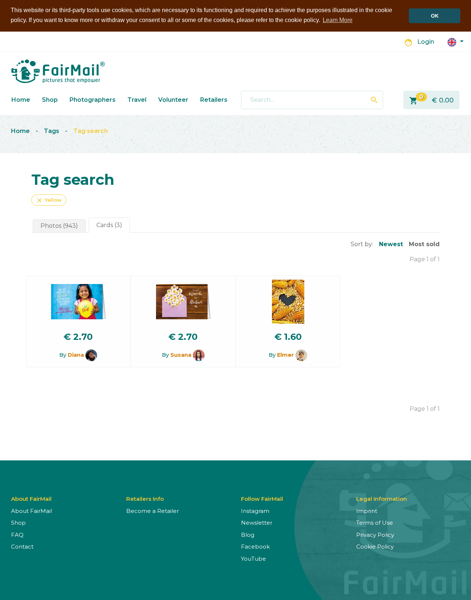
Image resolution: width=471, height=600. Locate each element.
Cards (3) (109, 225)
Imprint (366, 510)
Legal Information (381, 498)
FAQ (17, 534)
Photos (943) (59, 225)
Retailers (213, 99)
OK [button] (435, 16)
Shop (50, 99)
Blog (247, 534)
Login (425, 41)
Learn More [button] (338, 20)
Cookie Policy (375, 546)
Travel (136, 99)
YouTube (253, 558)
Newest (391, 244)
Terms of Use (374, 522)
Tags (51, 130)
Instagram (255, 510)
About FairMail (31, 510)
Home (20, 99)
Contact (22, 546)
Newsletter (256, 522)
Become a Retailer (152, 510)
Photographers (93, 99)
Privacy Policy (375, 534)
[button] (455, 41)
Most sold (424, 244)
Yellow (49, 200)
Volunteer (173, 99)
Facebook (255, 546)
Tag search (90, 130)
